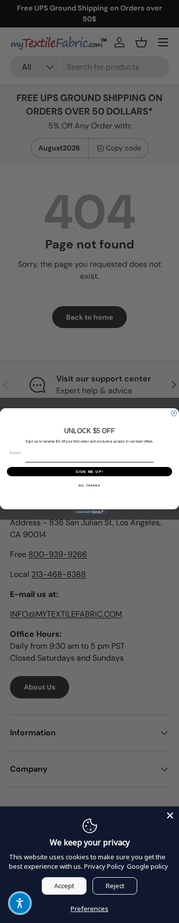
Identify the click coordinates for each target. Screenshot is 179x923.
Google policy (147, 866)
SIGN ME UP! (89, 471)
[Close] (170, 815)
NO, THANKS (89, 485)
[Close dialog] (174, 413)
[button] (20, 903)
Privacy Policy (104, 866)
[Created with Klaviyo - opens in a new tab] (89, 512)
